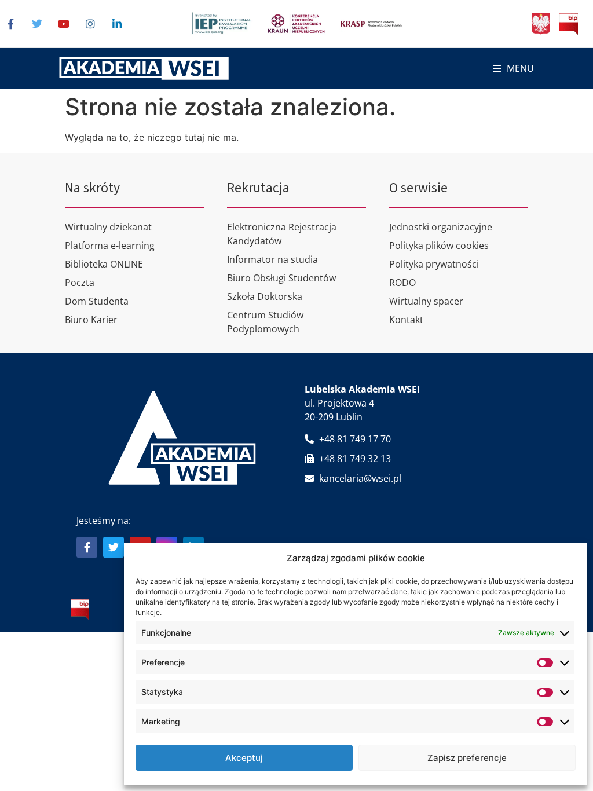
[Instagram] (90, 23)
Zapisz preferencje (467, 757)
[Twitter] (37, 23)
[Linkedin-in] (117, 23)
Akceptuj (244, 757)
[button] (513, 68)
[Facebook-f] (10, 23)
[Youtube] (63, 23)
